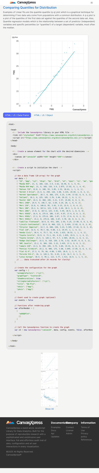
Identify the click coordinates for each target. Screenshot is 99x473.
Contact (70, 427)
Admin (69, 433)
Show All (49, 409)
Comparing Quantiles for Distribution (30, 7)
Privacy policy (84, 435)
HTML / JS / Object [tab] (43, 115)
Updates (55, 436)
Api (52, 433)
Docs (53, 430)
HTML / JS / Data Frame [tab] (17, 115)
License (69, 430)
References (86, 439)
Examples (55, 427)
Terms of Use (85, 429)
